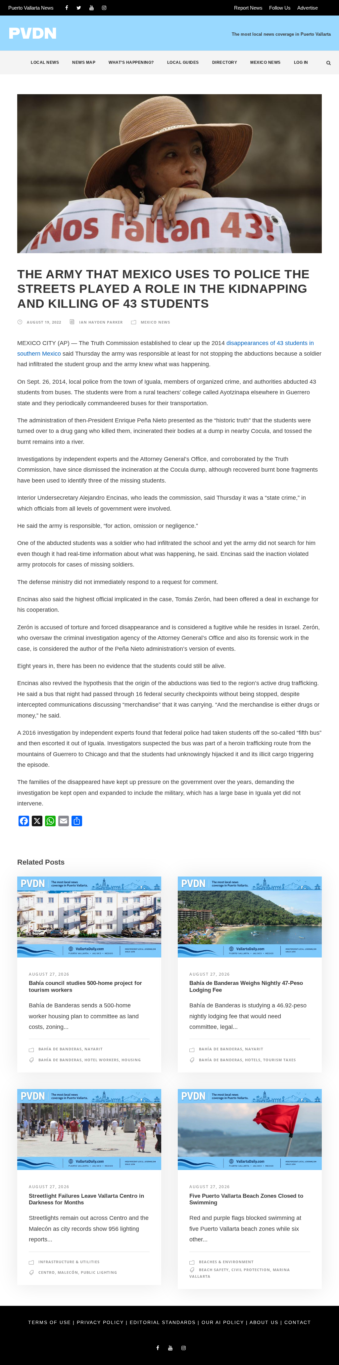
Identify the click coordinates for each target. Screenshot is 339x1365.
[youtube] (91, 8)
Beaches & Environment (226, 1261)
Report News (248, 8)
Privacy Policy (101, 1322)
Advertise (307, 8)
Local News (45, 62)
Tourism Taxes (279, 1059)
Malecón (68, 1272)
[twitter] (78, 8)
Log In (301, 62)
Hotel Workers (101, 1059)
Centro (46, 1272)
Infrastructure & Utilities (69, 1261)
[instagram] (104, 8)
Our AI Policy (223, 1322)
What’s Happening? (131, 62)
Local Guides (183, 62)
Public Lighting (99, 1272)
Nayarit (93, 1048)
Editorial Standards (164, 1322)
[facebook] (66, 8)
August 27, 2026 (49, 974)
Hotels (253, 1059)
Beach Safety (214, 1269)
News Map (83, 62)
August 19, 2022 (44, 322)
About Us (265, 1322)
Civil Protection (250, 1269)
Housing (131, 1059)
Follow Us (280, 8)
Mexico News (265, 62)
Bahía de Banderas (60, 1048)
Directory (224, 62)
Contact (297, 1322)
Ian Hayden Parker (101, 322)
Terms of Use (50, 1322)
